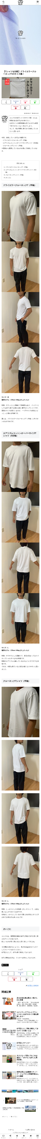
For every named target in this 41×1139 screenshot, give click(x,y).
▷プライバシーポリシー (20, 1132)
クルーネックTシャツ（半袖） (14, 175)
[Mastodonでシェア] (16, 742)
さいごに (8, 177)
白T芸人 (6, 965)
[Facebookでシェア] (6, 747)
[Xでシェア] (6, 742)
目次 (18, 163)
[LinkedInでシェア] (20, 753)
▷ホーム (11, 1130)
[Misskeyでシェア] (34, 742)
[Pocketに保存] (25, 747)
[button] (25, 107)
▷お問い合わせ (30, 1130)
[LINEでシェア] (34, 747)
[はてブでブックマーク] (16, 747)
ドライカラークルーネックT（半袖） (17, 167)
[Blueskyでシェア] (25, 742)
